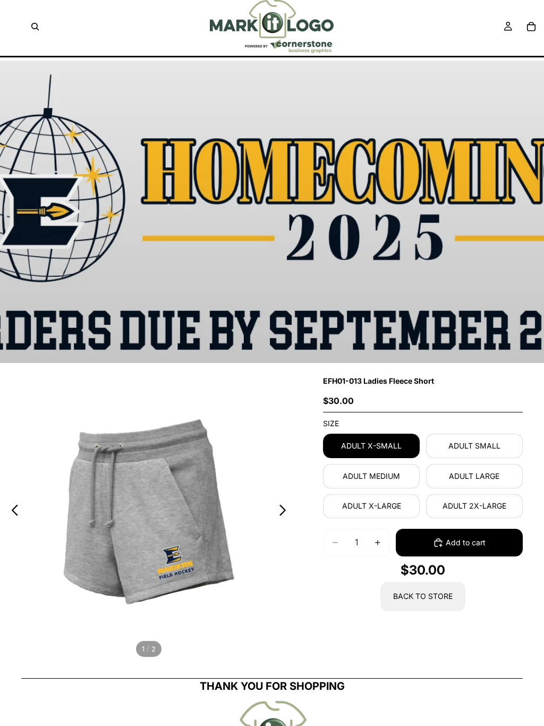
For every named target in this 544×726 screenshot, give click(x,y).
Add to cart (466, 542)
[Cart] (531, 26)
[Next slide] (286, 512)
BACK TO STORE (423, 596)
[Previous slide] (12, 512)
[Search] (35, 26)
